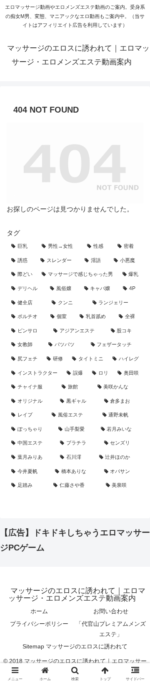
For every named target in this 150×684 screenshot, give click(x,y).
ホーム (39, 611)
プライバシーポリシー (39, 623)
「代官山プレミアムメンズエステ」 (111, 629)
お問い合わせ (110, 611)
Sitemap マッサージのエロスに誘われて (75, 646)
